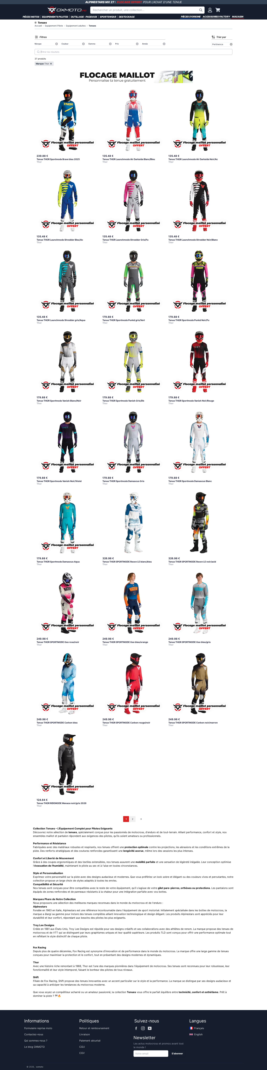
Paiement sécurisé (89, 1040)
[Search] (38, 52)
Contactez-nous (33, 1034)
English (198, 1034)
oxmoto (39, 1067)
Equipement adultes (76, 25)
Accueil (38, 25)
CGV (82, 1053)
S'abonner (177, 1053)
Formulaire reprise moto (38, 1028)
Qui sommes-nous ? (35, 1040)
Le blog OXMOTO (34, 1046)
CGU (82, 1046)
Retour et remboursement (94, 1028)
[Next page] (141, 819)
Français (199, 1028)
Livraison (84, 1034)
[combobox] (147, 10)
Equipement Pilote (54, 25)
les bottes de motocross (209, 910)
